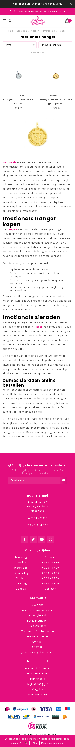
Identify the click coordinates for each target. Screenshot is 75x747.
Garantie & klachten (37, 636)
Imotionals (9, 162)
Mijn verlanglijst (37, 684)
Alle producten (37, 694)
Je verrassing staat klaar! (38, 652)
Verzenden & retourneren (37, 631)
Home (10, 30)
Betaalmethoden (37, 620)
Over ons (37, 604)
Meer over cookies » (52, 743)
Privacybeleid (37, 615)
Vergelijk (37, 689)
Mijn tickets (37, 678)
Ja (26, 743)
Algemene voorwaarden (37, 610)
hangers (12, 229)
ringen (39, 326)
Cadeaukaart (37, 625)
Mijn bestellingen (37, 673)
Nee (35, 743)
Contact (37, 641)
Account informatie (37, 668)
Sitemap (37, 646)
